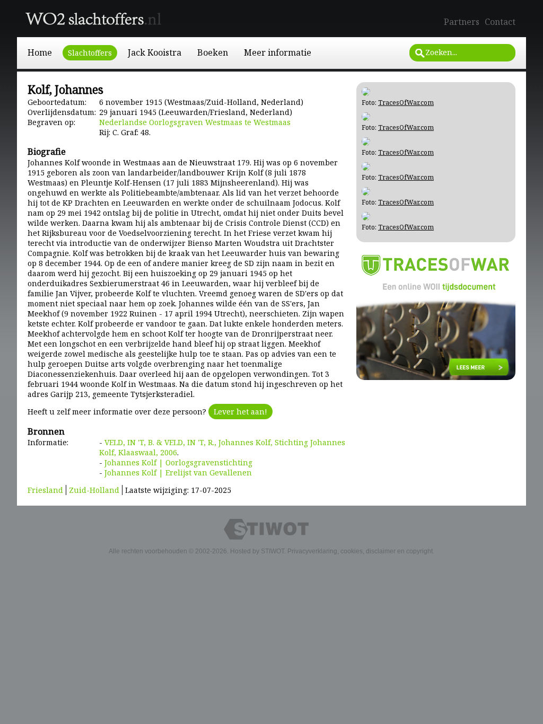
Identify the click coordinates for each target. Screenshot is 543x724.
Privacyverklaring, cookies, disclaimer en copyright (360, 551)
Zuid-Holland (94, 490)
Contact (500, 22)
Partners (461, 22)
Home (40, 52)
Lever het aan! (240, 412)
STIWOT (272, 551)
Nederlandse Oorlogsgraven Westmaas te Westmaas (195, 122)
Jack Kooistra (154, 52)
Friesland (45, 490)
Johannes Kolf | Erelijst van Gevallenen (178, 472)
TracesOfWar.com (406, 102)
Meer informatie (277, 52)
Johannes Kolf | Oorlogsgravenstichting (178, 462)
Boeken (212, 52)
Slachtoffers (90, 53)
